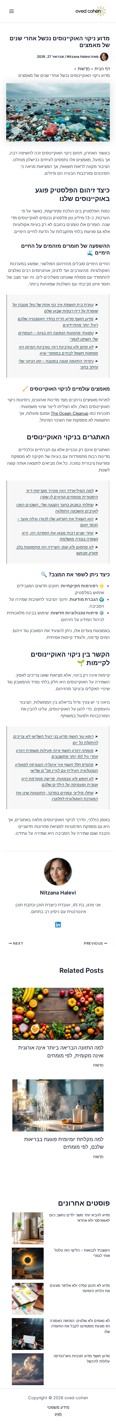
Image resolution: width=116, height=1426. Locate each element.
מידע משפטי (58, 1407)
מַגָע (58, 1414)
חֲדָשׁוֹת (98, 1065)
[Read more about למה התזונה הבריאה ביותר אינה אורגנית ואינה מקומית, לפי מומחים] (57, 1013)
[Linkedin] (58, 924)
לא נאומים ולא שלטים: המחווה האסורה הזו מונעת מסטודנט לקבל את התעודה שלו (80, 1326)
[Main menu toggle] (11, 11)
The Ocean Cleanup (69, 413)
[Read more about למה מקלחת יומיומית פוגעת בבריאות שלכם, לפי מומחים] (57, 1105)
